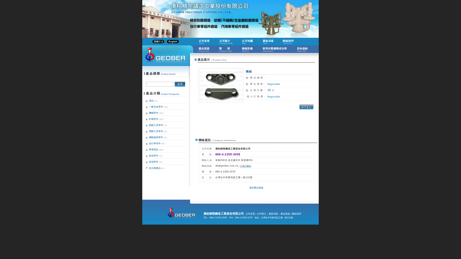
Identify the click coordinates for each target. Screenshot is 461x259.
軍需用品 (156, 149)
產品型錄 (285, 213)
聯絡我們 (296, 213)
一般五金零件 (158, 106)
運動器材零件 (158, 137)
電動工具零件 (158, 131)
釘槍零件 (156, 119)
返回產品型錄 (256, 187)
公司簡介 (261, 213)
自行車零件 (157, 143)
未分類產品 (156, 168)
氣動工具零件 (158, 125)
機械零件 (156, 113)
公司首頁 (250, 213)
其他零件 (155, 161)
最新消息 (273, 213)
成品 (153, 100)
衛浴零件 (155, 155)
